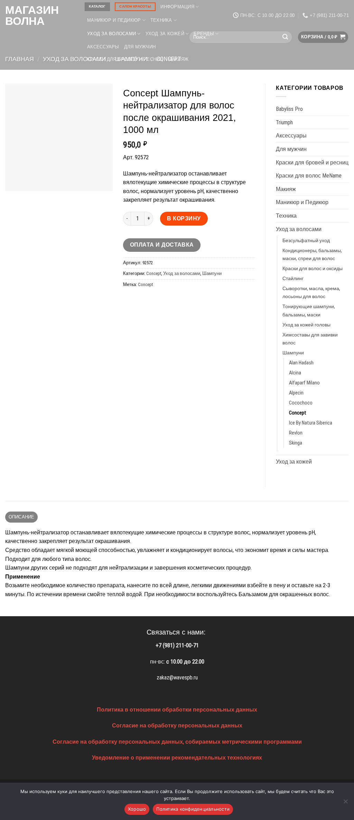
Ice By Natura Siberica (310, 423)
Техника (161, 20)
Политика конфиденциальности (193, 809)
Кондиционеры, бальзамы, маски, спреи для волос (312, 254)
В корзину (184, 218)
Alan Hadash (301, 363)
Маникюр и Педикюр (114, 20)
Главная (19, 59)
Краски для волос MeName (309, 175)
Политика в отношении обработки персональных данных (177, 709)
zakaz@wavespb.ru (177, 677)
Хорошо (137, 809)
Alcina (295, 373)
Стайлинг (293, 279)
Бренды (204, 33)
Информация (177, 6)
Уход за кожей (165, 33)
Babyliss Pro (289, 109)
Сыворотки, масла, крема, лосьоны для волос (311, 292)
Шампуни (212, 273)
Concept (153, 273)
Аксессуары (103, 46)
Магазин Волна (32, 15)
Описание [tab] (22, 516)
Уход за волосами (111, 33)
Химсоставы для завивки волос (310, 339)
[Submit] (285, 37)
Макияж (178, 59)
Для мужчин (140, 46)
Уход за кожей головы (306, 325)
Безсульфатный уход (306, 241)
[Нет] (345, 803)
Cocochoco (301, 403)
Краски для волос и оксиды (312, 268)
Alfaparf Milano (304, 383)
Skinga (295, 443)
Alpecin (296, 393)
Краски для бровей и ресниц (125, 59)
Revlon (295, 433)
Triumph (284, 122)
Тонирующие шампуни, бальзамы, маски (308, 310)
